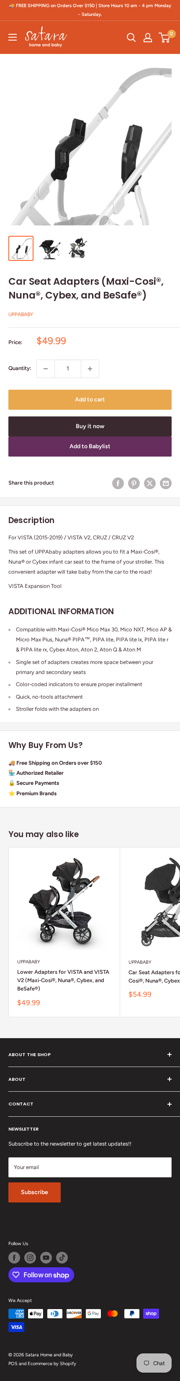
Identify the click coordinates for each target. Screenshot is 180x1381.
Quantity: (19, 368)
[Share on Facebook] (118, 483)
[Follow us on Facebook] (14, 1258)
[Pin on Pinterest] (134, 483)
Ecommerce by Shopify (52, 1363)
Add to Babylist (90, 446)
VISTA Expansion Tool (35, 586)
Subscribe (34, 1192)
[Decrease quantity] (45, 369)
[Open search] (131, 37)
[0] (164, 38)
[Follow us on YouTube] (46, 1258)
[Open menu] (12, 37)
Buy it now (90, 426)
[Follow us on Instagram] (30, 1258)
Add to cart (90, 399)
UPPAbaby (20, 314)
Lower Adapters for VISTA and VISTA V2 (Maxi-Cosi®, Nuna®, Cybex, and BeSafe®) (63, 980)
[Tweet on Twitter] (150, 483)
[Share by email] (166, 483)
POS (13, 1363)
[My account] (148, 37)
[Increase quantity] (90, 369)
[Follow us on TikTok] (62, 1258)
